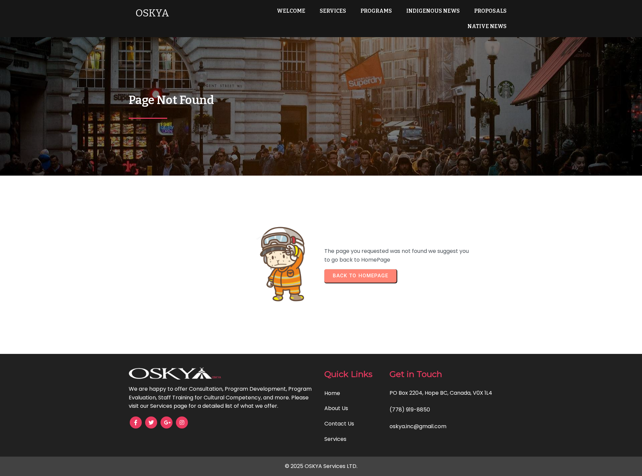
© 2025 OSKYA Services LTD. (321, 466)
